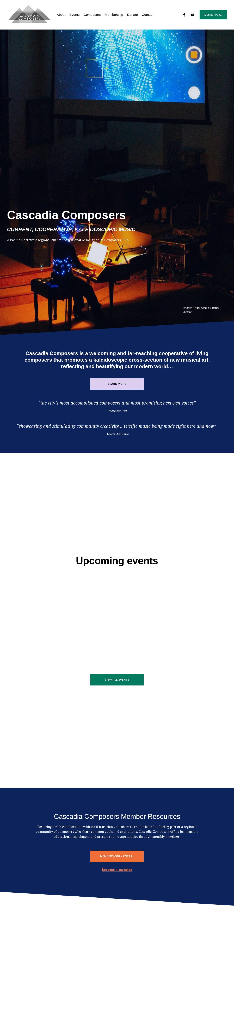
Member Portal (213, 14)
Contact (147, 14)
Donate (132, 14)
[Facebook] (184, 15)
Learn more (117, 384)
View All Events (117, 680)
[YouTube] (192, 15)
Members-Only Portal (117, 856)
